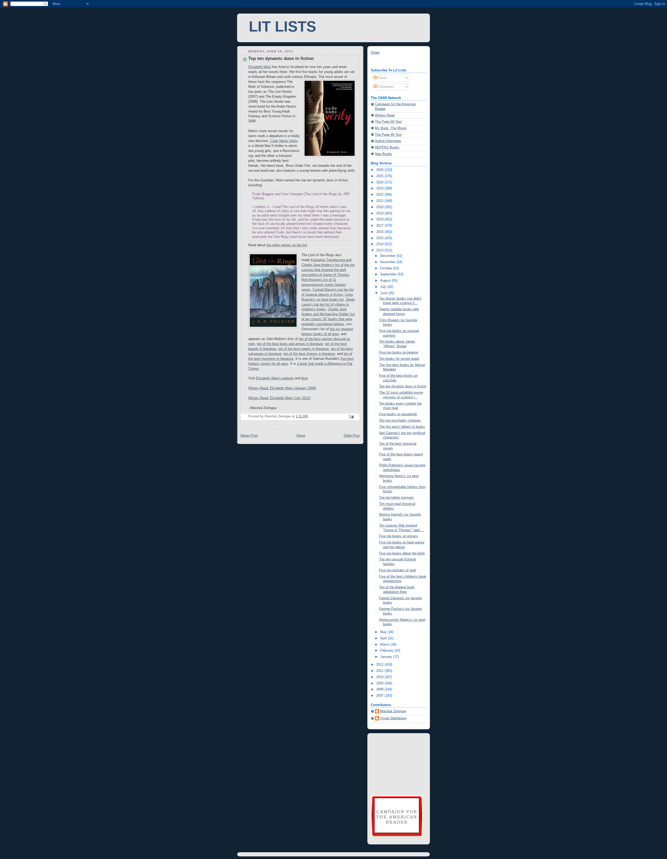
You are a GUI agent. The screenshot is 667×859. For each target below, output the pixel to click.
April (384, 638)
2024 (380, 182)
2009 (380, 683)
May (384, 632)
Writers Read (384, 115)
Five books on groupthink (398, 414)
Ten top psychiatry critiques (400, 420)
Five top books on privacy (398, 536)
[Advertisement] (397, 763)
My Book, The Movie (390, 128)
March (385, 644)
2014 (380, 244)
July (383, 287)
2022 (380, 194)
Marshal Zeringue (393, 711)
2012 (380, 664)
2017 (380, 225)
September (389, 274)
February (387, 650)
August (386, 280)
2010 (380, 677)
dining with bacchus (385, 62)
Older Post (352, 435)
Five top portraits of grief (397, 570)
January (386, 657)
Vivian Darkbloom (393, 718)
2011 (380, 671)
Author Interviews (388, 141)
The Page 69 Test (388, 121)
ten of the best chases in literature (309, 354)
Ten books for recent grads (399, 359)
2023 (380, 188)
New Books (383, 154)
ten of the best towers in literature (303, 349)
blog (304, 378)
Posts (382, 78)
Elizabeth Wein (259, 67)
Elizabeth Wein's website (275, 378)
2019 (380, 213)
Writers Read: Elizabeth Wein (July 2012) (279, 398)
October (386, 268)
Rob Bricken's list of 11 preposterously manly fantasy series (323, 285)
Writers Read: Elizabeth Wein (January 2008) (282, 388)
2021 (380, 201)
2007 (380, 695)
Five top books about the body (402, 553)
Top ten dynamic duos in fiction (402, 386)
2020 (380, 207)
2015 (380, 238)
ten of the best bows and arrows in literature (290, 344)
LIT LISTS (282, 26)
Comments (385, 87)
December (388, 256)
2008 (380, 689)
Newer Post (249, 435)
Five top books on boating (398, 352)
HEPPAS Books (387, 147)
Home (301, 435)
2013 (380, 250)
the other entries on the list (287, 245)
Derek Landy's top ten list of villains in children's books (328, 304)
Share (375, 52)
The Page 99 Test (388, 135)
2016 (380, 232)
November (388, 262)
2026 (380, 170)
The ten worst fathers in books (402, 427)
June (384, 293)
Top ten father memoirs (396, 497)
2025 (380, 176)
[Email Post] (351, 416)
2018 (380, 219)
